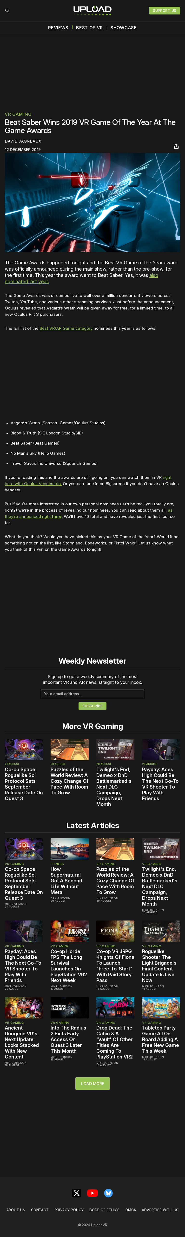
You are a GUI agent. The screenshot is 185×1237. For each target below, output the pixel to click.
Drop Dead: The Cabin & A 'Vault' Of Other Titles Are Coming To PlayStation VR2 (114, 1042)
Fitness (57, 864)
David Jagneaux (23, 141)
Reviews (58, 27)
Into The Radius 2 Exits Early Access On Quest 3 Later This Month (68, 1039)
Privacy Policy (69, 1210)
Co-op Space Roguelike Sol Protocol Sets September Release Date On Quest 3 (24, 784)
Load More (92, 1083)
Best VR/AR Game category (66, 328)
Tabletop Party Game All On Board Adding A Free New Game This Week (160, 1039)
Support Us (164, 10)
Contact (40, 1210)
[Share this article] (176, 146)
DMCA (131, 1210)
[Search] (7, 10)
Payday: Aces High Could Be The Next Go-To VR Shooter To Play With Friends (160, 784)
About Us (16, 1210)
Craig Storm (61, 898)
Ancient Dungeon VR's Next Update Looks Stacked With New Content (22, 1042)
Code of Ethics (104, 1210)
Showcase (124, 27)
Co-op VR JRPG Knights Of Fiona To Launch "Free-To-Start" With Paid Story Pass (115, 965)
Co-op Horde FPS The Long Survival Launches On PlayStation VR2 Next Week (69, 965)
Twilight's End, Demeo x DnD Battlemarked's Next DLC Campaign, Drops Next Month (114, 787)
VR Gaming (18, 114)
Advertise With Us (160, 1210)
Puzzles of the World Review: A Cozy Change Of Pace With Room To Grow (70, 781)
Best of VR (89, 27)
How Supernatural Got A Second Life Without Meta (66, 880)
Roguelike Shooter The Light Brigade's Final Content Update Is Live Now (159, 965)
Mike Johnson (15, 904)
